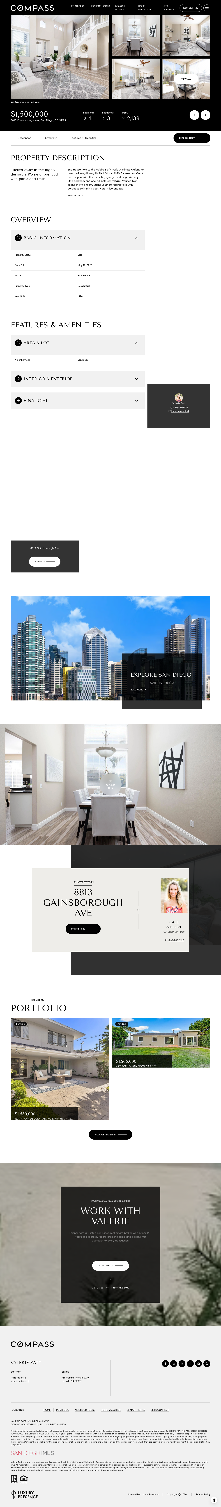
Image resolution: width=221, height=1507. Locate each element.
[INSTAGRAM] (173, 1363)
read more (137, 690)
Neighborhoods (100, 6)
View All (186, 79)
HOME (47, 1410)
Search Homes (120, 8)
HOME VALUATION (111, 1410)
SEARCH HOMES (136, 1410)
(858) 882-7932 (180, 407)
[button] (192, 138)
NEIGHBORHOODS (85, 1410)
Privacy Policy (203, 1494)
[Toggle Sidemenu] (206, 7)
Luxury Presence (149, 1494)
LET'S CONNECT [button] (160, 1410)
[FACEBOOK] (165, 1363)
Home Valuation (144, 8)
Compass (109, 1462)
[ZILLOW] (198, 1363)
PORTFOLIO (62, 1410)
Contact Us (191, 8)
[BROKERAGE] (206, 1363)
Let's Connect (168, 8)
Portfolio (77, 6)
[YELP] (190, 1363)
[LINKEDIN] (182, 1363)
